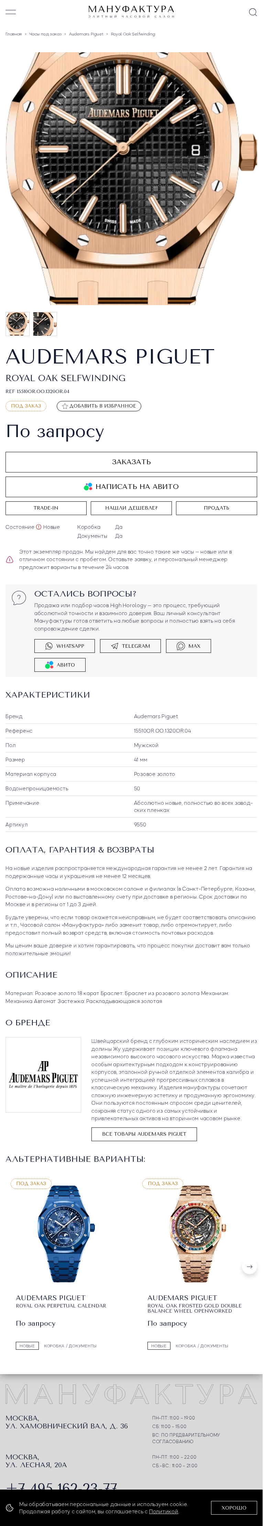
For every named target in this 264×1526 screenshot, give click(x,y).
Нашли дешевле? (131, 507)
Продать (216, 507)
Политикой (163, 1511)
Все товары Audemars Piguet (144, 1133)
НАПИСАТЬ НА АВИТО (137, 485)
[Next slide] (249, 1264)
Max (194, 645)
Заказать (131, 461)
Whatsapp (70, 645)
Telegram (136, 645)
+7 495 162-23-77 (61, 1487)
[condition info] (38, 525)
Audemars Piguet (156, 714)
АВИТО (66, 664)
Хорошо (234, 1508)
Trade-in (46, 507)
